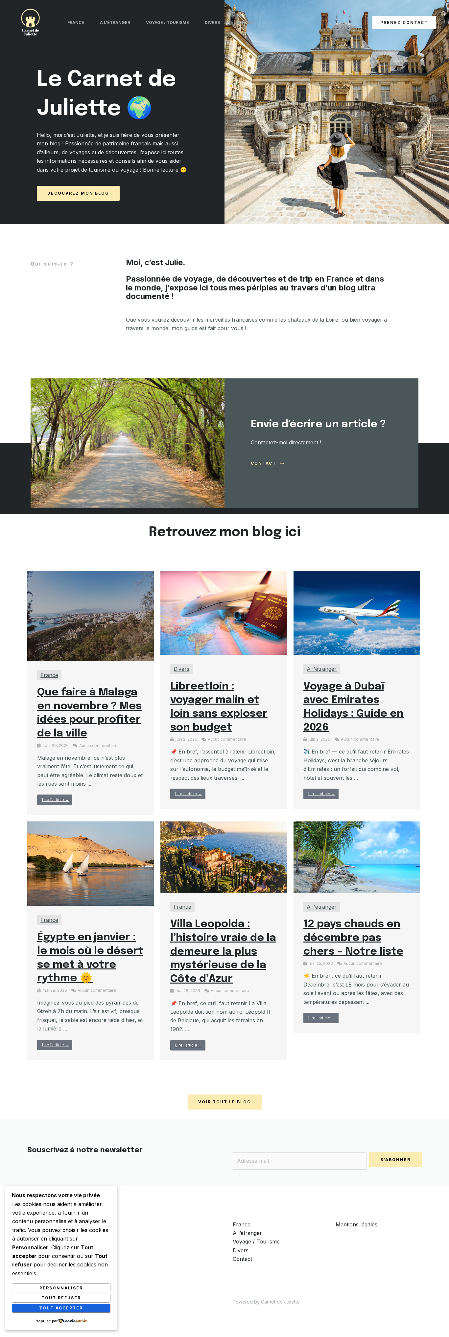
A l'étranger (322, 669)
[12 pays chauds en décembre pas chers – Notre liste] (357, 856)
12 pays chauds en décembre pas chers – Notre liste (353, 938)
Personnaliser (61, 1287)
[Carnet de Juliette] (30, 22)
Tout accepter (61, 1307)
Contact (246, 22)
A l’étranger (115, 22)
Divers (212, 22)
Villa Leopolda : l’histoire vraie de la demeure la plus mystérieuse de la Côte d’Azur (223, 951)
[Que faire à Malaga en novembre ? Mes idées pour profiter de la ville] (90, 615)
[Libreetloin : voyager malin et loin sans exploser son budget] (223, 612)
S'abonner (395, 1159)
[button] (404, 22)
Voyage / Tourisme (167, 22)
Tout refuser (61, 1297)
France (75, 22)
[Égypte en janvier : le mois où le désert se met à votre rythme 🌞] (90, 863)
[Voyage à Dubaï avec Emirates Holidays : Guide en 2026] (357, 612)
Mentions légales (356, 1224)
